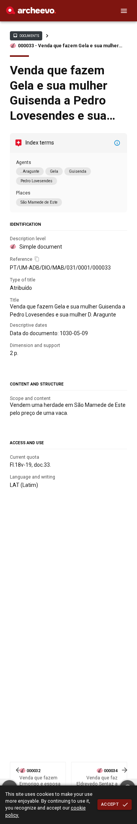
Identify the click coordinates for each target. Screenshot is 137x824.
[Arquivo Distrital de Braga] (31, 12)
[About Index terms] (117, 143)
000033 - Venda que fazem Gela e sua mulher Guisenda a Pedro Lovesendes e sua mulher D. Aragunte (70, 46)
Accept (110, 804)
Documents (26, 35)
